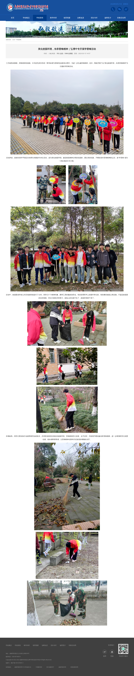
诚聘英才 (107, 18)
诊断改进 (80, 18)
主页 (13, 40)
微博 (104, 656)
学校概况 (26, 18)
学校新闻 (39, 18)
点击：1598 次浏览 (66, 53)
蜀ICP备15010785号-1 (17, 663)
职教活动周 (121, 18)
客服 (112, 656)
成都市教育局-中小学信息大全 (22, 667)
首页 (12, 18)
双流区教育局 (74, 667)
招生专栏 (94, 18)
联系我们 (111, 645)
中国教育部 (39, 667)
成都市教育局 (62, 667)
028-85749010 (16, 656)
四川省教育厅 (50, 667)
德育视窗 (67, 18)
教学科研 (53, 18)
